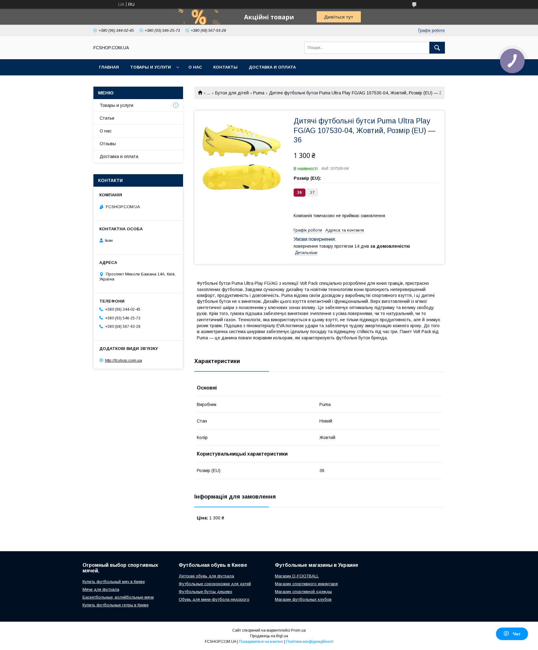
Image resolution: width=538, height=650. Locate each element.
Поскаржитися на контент (261, 641)
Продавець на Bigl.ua (269, 636)
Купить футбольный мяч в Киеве (114, 581)
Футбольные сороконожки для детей (215, 583)
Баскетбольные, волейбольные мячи (118, 597)
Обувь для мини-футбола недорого (214, 599)
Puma (258, 92)
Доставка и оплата (272, 67)
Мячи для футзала (101, 589)
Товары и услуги (150, 67)
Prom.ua (298, 630)
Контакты (225, 67)
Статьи (107, 118)
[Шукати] (437, 48)
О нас (195, 67)
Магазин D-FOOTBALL (297, 576)
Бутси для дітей (232, 92)
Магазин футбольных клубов (303, 599)
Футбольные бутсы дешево (205, 591)
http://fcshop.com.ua (123, 360)
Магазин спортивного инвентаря (306, 583)
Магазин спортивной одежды (303, 591)
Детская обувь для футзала (206, 576)
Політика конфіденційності (309, 641)
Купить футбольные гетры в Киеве (116, 605)
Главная (109, 67)
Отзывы (108, 143)
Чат (517, 633)
